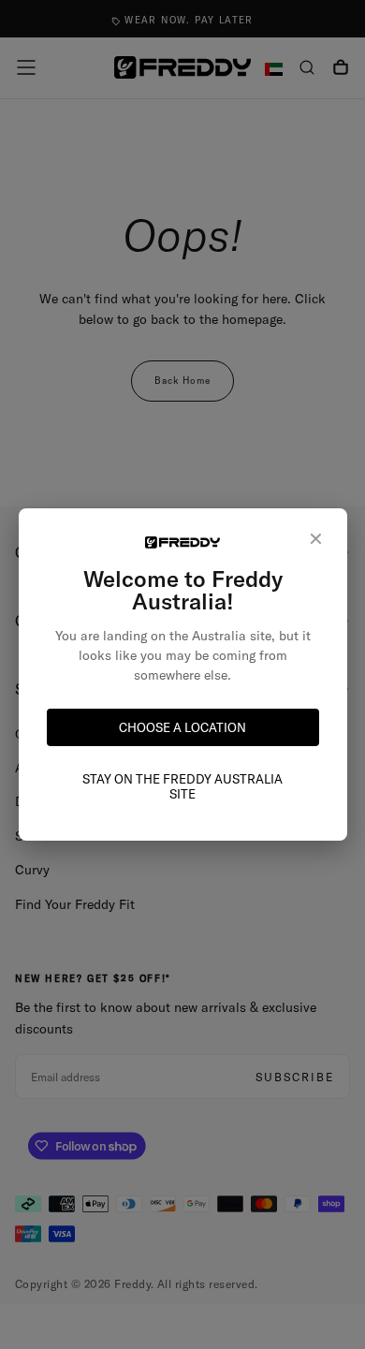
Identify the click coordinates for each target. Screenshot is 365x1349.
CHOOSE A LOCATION (182, 727)
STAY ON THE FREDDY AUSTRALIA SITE (182, 786)
